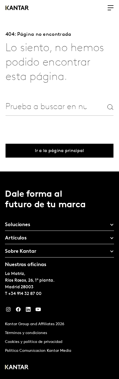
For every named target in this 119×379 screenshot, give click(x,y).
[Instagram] (8, 310)
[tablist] (59, 275)
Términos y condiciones (26, 333)
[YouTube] (38, 310)
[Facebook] (18, 310)
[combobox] (46, 107)
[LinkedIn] (28, 310)
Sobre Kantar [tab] (20, 251)
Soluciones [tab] (17, 225)
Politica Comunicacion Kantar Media (38, 351)
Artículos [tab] (16, 238)
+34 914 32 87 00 (25, 294)
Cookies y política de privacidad (33, 342)
